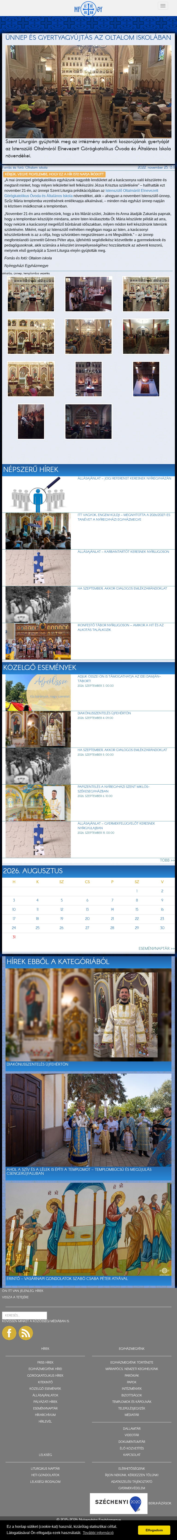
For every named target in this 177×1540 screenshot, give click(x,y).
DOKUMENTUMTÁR (131, 1442)
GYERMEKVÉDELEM (131, 1488)
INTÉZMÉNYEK (132, 1389)
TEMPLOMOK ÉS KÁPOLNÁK (131, 1402)
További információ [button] (98, 1533)
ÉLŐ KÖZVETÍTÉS (132, 1448)
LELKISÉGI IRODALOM (45, 1482)
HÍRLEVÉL (45, 1422)
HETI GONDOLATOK (45, 1475)
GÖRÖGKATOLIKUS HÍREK (45, 1376)
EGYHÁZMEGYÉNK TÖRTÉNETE (131, 1363)
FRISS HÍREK (45, 1363)
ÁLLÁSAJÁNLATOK (45, 1395)
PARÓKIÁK (132, 1376)
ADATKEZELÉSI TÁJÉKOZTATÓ (131, 1482)
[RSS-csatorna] (26, 1333)
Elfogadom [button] (154, 1530)
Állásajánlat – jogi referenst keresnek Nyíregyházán (124, 478)
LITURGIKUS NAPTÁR (45, 1469)
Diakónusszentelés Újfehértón (104, 713)
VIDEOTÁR (132, 1435)
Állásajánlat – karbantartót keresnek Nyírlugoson (123, 552)
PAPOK (131, 1382)
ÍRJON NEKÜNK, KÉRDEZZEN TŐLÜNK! (132, 1475)
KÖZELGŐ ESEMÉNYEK (45, 1389)
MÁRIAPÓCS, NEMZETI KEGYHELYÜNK (132, 1369)
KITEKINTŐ (45, 1382)
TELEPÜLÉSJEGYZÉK (131, 1409)
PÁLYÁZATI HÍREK (45, 1402)
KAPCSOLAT (131, 1455)
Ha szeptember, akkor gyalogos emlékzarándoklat (122, 588)
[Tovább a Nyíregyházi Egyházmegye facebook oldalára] (9, 1333)
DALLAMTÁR (132, 1429)
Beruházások (159, 1503)
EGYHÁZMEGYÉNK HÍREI (45, 1369)
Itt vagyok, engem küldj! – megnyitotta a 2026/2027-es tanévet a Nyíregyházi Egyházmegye (124, 517)
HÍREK (39, 1291)
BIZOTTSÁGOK (131, 1395)
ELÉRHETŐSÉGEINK (131, 1469)
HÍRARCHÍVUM (45, 1415)
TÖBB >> (167, 860)
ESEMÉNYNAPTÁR (45, 1409)
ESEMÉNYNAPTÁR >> (157, 948)
